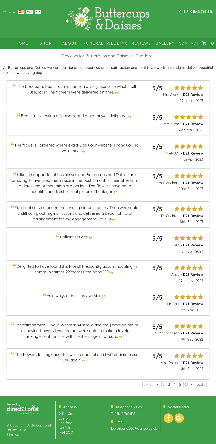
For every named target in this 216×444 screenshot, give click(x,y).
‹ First (148, 384)
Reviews (141, 43)
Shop (46, 43)
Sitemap (13, 434)
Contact (189, 43)
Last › (200, 384)
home (22, 43)
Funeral (93, 43)
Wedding (117, 43)
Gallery (164, 43)
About (69, 43)
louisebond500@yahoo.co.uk (134, 428)
